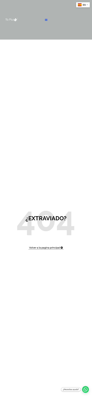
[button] (46, 20)
